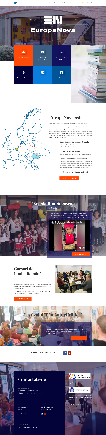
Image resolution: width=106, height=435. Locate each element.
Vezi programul (79, 338)
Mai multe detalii (81, 254)
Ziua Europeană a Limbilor (80, 331)
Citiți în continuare (69, 178)
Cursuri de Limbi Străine (63, 3)
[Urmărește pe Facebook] (65, 353)
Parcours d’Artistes (75, 3)
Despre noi (52, 3)
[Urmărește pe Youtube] (69, 353)
